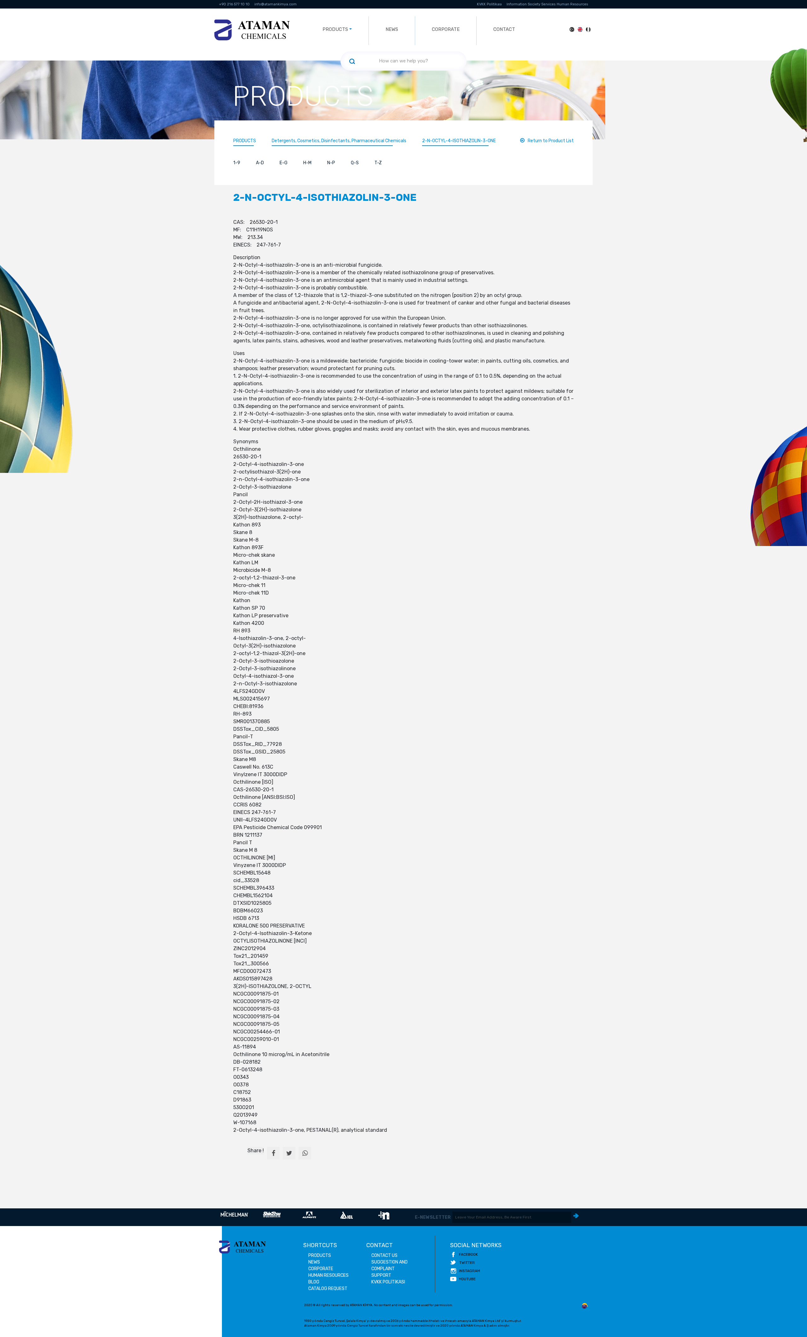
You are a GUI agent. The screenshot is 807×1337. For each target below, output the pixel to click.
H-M (307, 163)
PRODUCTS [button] (335, 29)
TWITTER (467, 1262)
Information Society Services (531, 4)
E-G (283, 163)
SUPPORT (381, 1275)
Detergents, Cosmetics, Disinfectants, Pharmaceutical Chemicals (339, 140)
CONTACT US (384, 1255)
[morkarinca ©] (585, 1306)
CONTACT (504, 29)
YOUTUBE (467, 1279)
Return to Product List (551, 140)
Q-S (355, 163)
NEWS (392, 29)
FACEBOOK (468, 1254)
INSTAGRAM (469, 1271)
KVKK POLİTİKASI (388, 1282)
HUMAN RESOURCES (328, 1275)
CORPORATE (446, 29)
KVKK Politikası (489, 4)
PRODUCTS (244, 140)
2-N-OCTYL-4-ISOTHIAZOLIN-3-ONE (459, 140)
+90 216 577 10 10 (234, 4)
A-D (260, 163)
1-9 (236, 163)
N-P (331, 163)
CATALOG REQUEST (327, 1288)
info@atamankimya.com (275, 4)
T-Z (378, 163)
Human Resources (572, 4)
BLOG (313, 1282)
